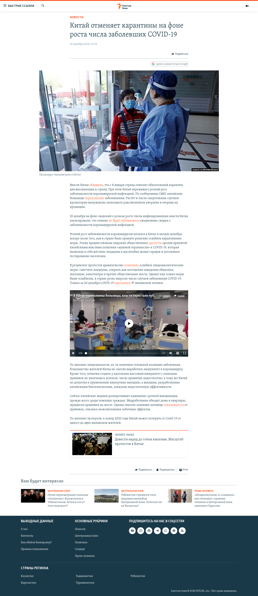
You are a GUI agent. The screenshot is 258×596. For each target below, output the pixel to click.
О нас (24, 529)
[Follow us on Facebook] (149, 530)
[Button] (179, 54)
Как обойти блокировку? (36, 542)
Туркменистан (85, 582)
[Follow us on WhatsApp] (165, 530)
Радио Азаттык (86, 300)
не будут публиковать (124, 220)
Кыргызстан (28, 582)
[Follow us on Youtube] (132, 530)
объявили (96, 185)
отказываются (174, 405)
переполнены (95, 198)
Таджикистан (84, 576)
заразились (122, 283)
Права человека (203, 491)
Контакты (27, 535)
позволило (132, 265)
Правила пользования (34, 549)
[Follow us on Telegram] (157, 530)
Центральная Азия (59, 491)
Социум (80, 549)
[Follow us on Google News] (174, 530)
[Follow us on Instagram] (140, 530)
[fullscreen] (184, 353)
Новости (76, 17)
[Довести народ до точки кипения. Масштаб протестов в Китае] (92, 444)
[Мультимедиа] (247, 6)
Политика (81, 542)
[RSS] (182, 530)
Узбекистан (138, 576)
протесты (155, 243)
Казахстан (27, 576)
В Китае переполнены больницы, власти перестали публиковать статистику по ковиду (137, 296)
